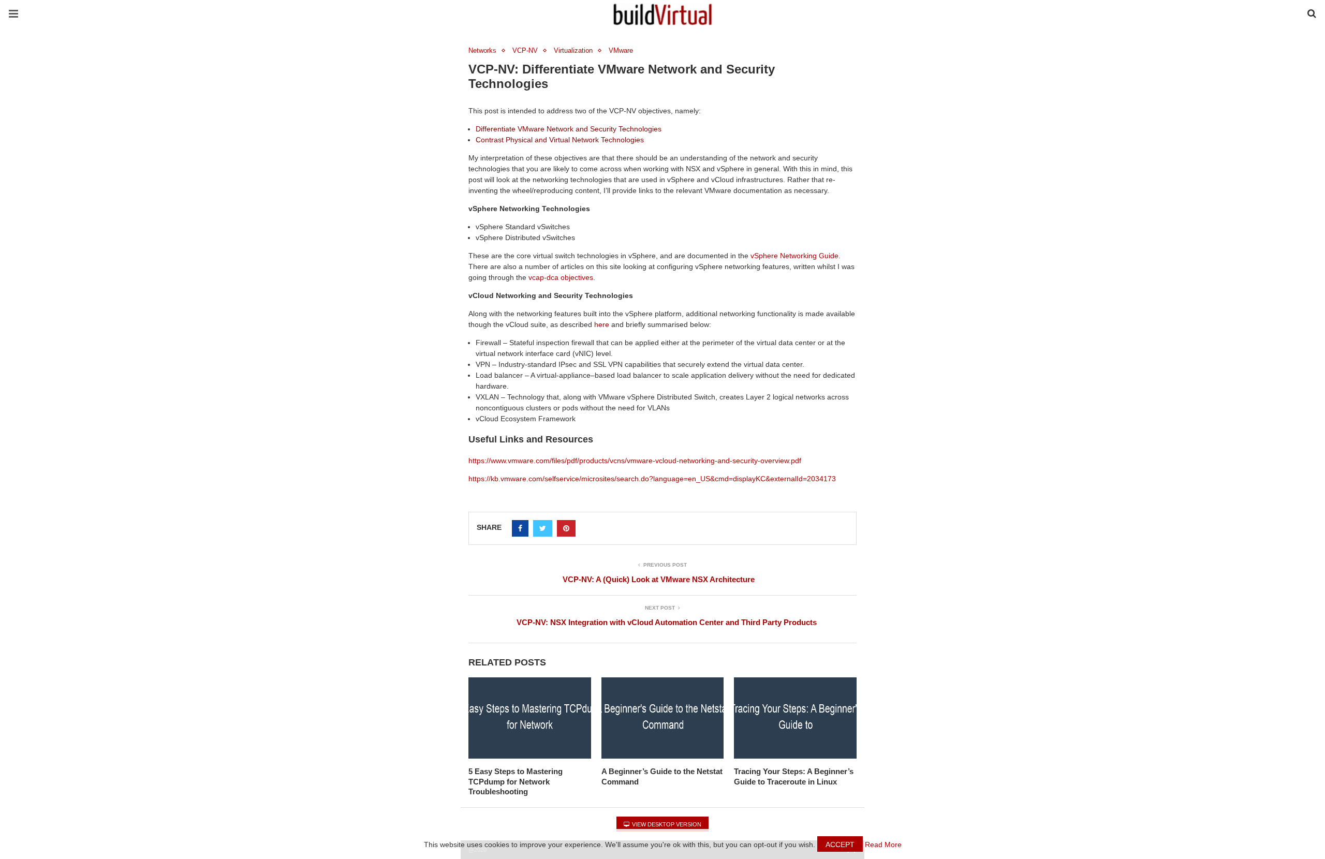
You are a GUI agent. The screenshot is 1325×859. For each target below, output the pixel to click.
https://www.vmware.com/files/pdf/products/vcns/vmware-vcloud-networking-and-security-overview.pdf (634, 460)
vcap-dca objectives (560, 277)
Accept (840, 844)
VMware (621, 50)
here (601, 324)
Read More (883, 844)
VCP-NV (525, 50)
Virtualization (573, 50)
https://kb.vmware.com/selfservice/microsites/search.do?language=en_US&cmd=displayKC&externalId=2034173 (652, 479)
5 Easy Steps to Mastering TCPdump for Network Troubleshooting (515, 781)
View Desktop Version (665, 824)
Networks (482, 50)
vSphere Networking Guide (794, 255)
